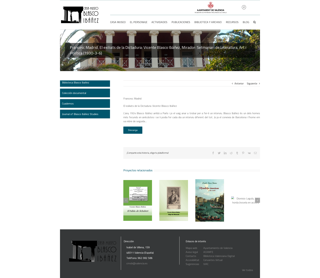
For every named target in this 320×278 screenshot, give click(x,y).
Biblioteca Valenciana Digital (219, 256)
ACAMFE (208, 252)
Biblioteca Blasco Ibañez (75, 82)
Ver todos (247, 270)
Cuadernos (68, 103)
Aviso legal (192, 252)
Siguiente (252, 83)
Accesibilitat (192, 260)
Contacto (191, 256)
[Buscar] (254, 22)
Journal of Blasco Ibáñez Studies (80, 114)
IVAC (205, 264)
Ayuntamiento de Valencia (217, 248)
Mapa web (191, 248)
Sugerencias (192, 264)
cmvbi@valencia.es (137, 263)
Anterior (239, 83)
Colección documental (74, 93)
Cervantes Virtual (212, 260)
